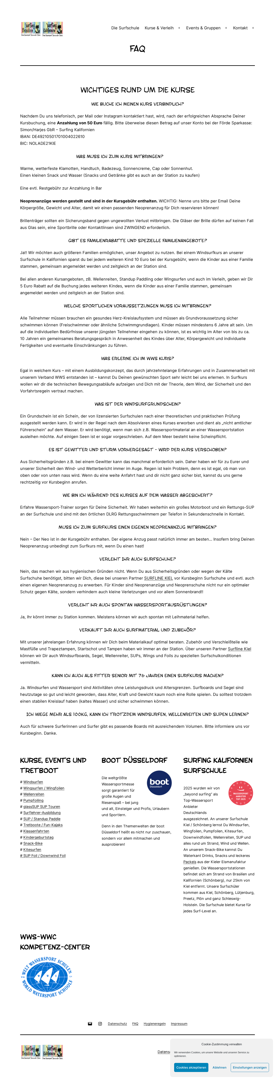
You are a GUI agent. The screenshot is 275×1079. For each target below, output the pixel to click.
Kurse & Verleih (159, 28)
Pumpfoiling (33, 800)
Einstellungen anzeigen (250, 1067)
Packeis (189, 862)
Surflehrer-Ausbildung (42, 813)
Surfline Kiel (239, 648)
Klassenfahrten (36, 831)
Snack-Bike (32, 843)
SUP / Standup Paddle (41, 819)
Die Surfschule (125, 28)
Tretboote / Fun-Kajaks (43, 825)
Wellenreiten (33, 794)
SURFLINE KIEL (158, 578)
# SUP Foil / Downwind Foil (43, 855)
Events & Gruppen (203, 28)
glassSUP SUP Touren (41, 806)
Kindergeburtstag (38, 837)
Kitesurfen (32, 849)
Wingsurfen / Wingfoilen (43, 788)
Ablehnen (219, 1067)
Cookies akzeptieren (191, 1067)
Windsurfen (33, 782)
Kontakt (240, 28)
